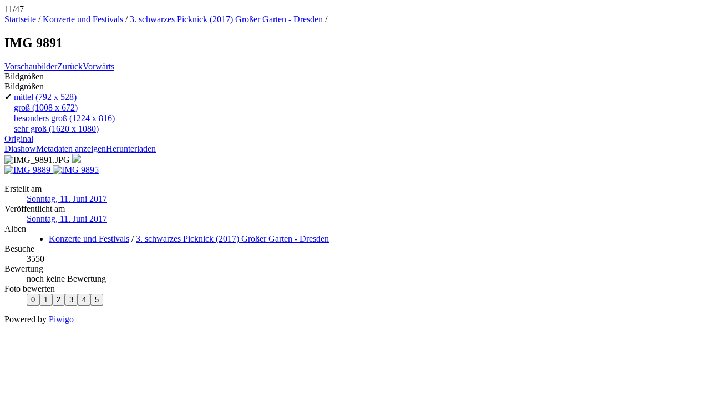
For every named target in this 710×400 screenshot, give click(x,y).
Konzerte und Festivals (83, 19)
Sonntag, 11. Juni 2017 (67, 198)
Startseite (20, 19)
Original (18, 138)
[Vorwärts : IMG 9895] (76, 169)
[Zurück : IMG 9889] (28, 169)
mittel (45, 97)
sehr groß (56, 128)
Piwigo (61, 319)
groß (46, 107)
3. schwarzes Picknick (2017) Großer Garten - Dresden (226, 19)
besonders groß (64, 118)
